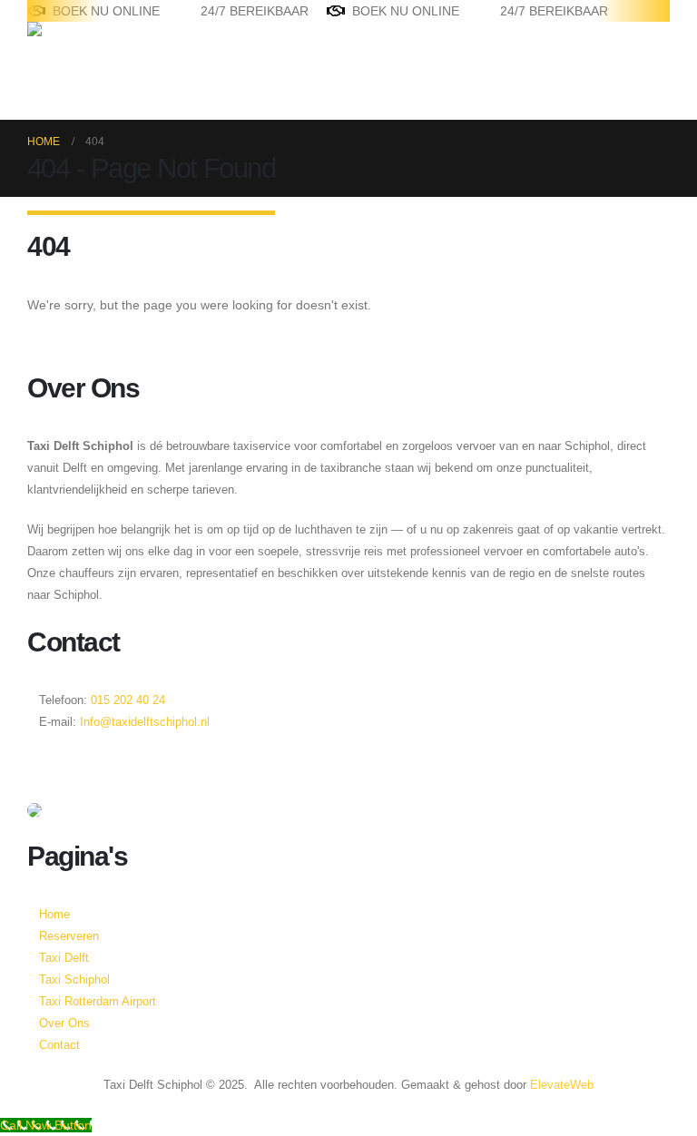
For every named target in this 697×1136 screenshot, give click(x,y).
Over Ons (64, 1023)
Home (54, 914)
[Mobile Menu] (37, 97)
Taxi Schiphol (74, 980)
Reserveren (63, 936)
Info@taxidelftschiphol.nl (145, 722)
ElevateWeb (562, 1085)
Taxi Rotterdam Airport (97, 1001)
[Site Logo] (84, 48)
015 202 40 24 (126, 700)
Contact (59, 1045)
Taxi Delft (64, 958)
